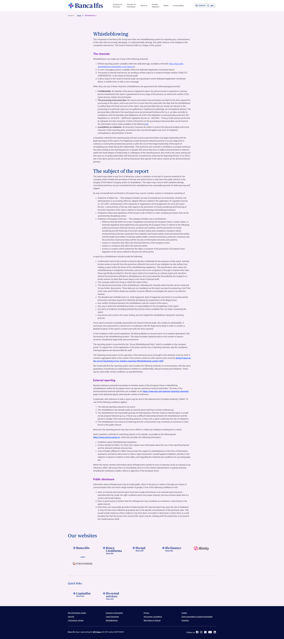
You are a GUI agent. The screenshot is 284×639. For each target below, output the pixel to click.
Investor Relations (155, 5)
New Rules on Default (152, 620)
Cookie (184, 613)
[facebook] (197, 632)
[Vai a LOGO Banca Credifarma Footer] (112, 550)
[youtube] (210, 632)
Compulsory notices (75, 620)
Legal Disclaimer (112, 617)
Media (166, 6)
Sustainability (178, 6)
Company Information (114, 613)
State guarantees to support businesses (196, 617)
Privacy (146, 613)
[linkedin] (214, 632)
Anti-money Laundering (153, 617)
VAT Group (97, 632)
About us (143, 6)
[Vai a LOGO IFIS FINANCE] (171, 550)
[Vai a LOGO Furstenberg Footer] (83, 565)
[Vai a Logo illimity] (201, 550)
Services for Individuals (131, 5)
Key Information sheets (77, 613)
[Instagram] (201, 632)
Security (71, 617)
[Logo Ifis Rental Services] (112, 596)
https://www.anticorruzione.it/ (106, 437)
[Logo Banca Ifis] (85, 5)
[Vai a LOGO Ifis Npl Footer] (142, 550)
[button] (208, 5)
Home (79, 15)
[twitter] (205, 632)
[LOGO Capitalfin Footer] (83, 596)
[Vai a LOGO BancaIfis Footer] (83, 550)
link (146, 124)
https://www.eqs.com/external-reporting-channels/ (166, 391)
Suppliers (185, 620)
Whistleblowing (90, 15)
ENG (212, 6)
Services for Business (117, 5)
